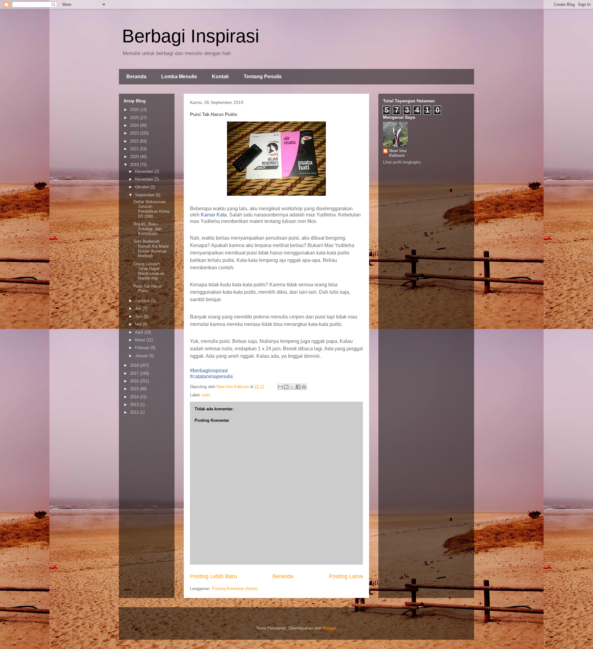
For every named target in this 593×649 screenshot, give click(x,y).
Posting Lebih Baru (213, 576)
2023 (135, 133)
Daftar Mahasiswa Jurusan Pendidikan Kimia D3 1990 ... (151, 209)
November (144, 179)
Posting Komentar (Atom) (234, 588)
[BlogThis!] (286, 387)
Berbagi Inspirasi (190, 36)
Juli (138, 308)
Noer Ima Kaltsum (397, 153)
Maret (140, 340)
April (139, 332)
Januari (142, 355)
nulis (206, 395)
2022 (135, 141)
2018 (135, 365)
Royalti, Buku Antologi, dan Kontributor (147, 229)
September (145, 195)
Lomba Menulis (179, 76)
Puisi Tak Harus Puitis (147, 288)
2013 (135, 404)
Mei (139, 324)
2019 (135, 164)
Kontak (220, 76)
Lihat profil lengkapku (402, 162)
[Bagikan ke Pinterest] (304, 387)
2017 (135, 373)
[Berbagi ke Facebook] (298, 387)
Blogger (329, 628)
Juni (139, 316)
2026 (135, 109)
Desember (144, 171)
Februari (143, 347)
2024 (135, 125)
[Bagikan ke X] (292, 387)
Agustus (143, 300)
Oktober (142, 187)
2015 (135, 388)
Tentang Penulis (263, 76)
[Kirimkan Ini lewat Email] (280, 387)
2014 (135, 397)
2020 (135, 156)
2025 (135, 117)
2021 (135, 149)
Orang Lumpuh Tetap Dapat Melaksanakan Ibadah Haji (148, 271)
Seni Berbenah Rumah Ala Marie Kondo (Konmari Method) (151, 248)
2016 (135, 381)
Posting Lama (346, 576)
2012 (135, 412)
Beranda (136, 76)
